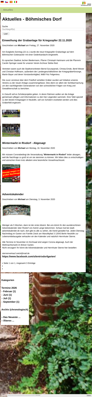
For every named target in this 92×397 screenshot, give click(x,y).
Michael (21, 45)
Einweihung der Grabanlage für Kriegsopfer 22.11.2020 (37, 40)
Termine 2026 (9, 287)
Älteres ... (8, 320)
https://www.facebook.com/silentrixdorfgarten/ (29, 256)
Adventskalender (13, 194)
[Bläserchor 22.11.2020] (11, 135)
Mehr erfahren (38, 395)
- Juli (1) (6, 298)
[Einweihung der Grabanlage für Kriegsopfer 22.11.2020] (11, 116)
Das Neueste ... (11, 317)
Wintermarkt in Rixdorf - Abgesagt (24, 142)
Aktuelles (8, 9)
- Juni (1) (7, 294)
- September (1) (10, 301)
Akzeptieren (89, 395)
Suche (5, 26)
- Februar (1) (9, 291)
